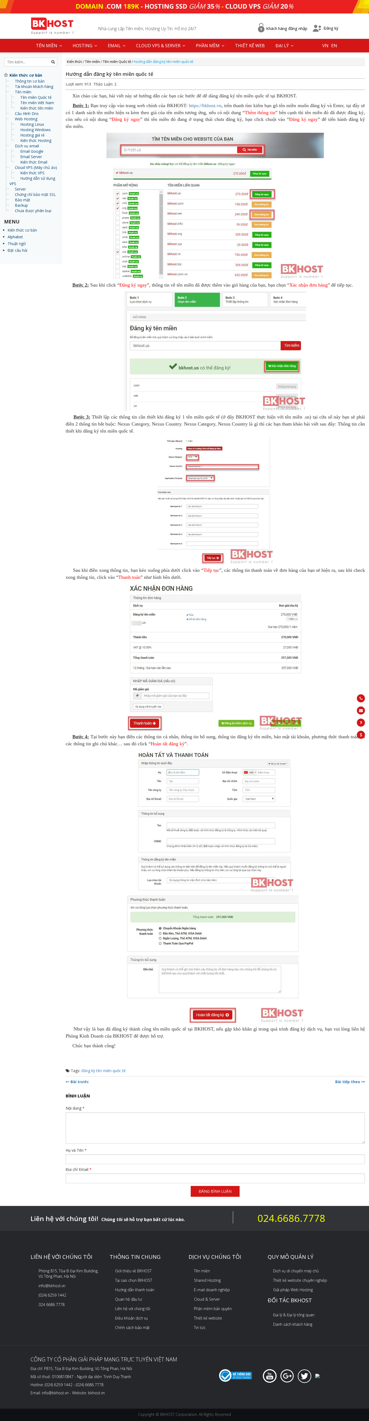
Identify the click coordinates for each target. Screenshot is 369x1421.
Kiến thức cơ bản (22, 230)
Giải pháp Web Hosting (293, 1289)
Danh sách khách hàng (292, 1324)
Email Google (31, 151)
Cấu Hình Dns (27, 113)
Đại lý (283, 46)
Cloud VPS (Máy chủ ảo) (36, 167)
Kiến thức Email (33, 162)
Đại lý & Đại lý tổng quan (293, 1314)
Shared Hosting (207, 1280)
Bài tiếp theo (348, 1081)
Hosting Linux (32, 124)
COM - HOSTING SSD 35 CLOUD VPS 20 (184, 6)
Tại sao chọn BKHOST (133, 1280)
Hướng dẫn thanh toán (134, 1289)
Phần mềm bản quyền (213, 1308)
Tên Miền (47, 46)
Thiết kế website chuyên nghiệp (300, 1280)
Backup (21, 205)
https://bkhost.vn (205, 105)
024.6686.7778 (291, 1218)
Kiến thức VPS (32, 172)
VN (325, 46)
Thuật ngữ (17, 243)
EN (334, 46)
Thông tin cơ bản (30, 81)
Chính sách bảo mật (132, 1327)
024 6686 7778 (52, 1304)
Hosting (83, 46)
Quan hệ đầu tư (128, 1299)
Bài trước (79, 1081)
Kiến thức (74, 61)
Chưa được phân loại (33, 210)
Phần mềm (208, 46)
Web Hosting (26, 118)
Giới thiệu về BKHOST (133, 1270)
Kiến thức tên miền (36, 108)
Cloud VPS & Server (159, 46)
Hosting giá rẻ (32, 135)
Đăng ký (331, 28)
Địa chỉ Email (79, 1169)
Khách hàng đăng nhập (286, 28)
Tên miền (23, 91)
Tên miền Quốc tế (36, 97)
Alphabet (15, 236)
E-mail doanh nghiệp (212, 1289)
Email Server (31, 156)
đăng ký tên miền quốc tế (103, 1070)
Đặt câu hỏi (17, 250)
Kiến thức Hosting (35, 140)
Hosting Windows (35, 129)
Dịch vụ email (27, 145)
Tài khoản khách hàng (34, 86)
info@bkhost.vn (52, 1285)
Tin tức (200, 1327)
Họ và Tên (76, 1150)
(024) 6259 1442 (52, 1295)
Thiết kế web (250, 46)
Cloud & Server (207, 1299)
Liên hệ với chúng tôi (132, 1308)
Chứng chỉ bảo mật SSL (35, 194)
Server (20, 189)
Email (115, 46)
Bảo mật (22, 199)
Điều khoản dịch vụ (131, 1318)
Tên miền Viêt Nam (37, 102)
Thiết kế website (208, 1318)
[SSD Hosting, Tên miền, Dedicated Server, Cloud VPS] (52, 25)
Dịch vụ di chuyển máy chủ (296, 1270)
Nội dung (75, 1108)
